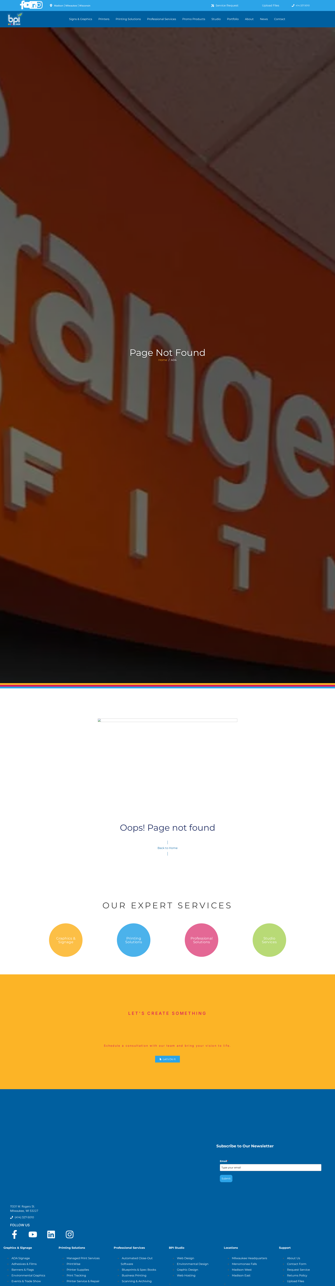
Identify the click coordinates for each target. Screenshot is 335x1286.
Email (224, 1161)
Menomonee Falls (244, 1264)
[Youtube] (27, 5)
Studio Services (269, 940)
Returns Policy (297, 1275)
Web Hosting (186, 1275)
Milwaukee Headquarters (249, 1258)
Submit (226, 1178)
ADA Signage (21, 1258)
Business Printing (134, 1275)
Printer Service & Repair (83, 1281)
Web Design (185, 1258)
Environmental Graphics (28, 1275)
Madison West (242, 1269)
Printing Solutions (133, 940)
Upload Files (295, 1281)
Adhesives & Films (24, 1264)
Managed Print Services (83, 1258)
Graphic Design (187, 1269)
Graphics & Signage (65, 940)
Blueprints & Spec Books (139, 1269)
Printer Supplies (78, 1269)
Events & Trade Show (26, 1281)
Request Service (298, 1269)
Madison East (241, 1275)
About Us (293, 1258)
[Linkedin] (33, 5)
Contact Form (296, 1264)
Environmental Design (193, 1264)
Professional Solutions (201, 940)
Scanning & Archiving (137, 1281)
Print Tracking (76, 1275)
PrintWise (73, 1264)
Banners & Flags (23, 1269)
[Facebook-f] (22, 5)
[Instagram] (38, 5)
